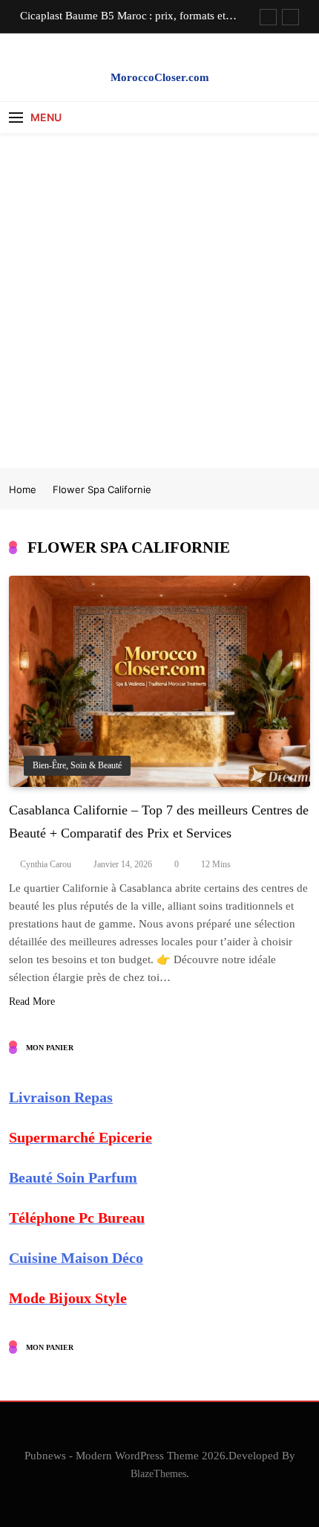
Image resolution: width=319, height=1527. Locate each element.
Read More (32, 1001)
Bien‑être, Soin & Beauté (77, 766)
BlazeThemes (158, 1473)
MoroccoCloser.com (160, 77)
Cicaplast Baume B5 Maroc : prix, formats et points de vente (123, 16)
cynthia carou (45, 864)
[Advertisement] (159, 300)
